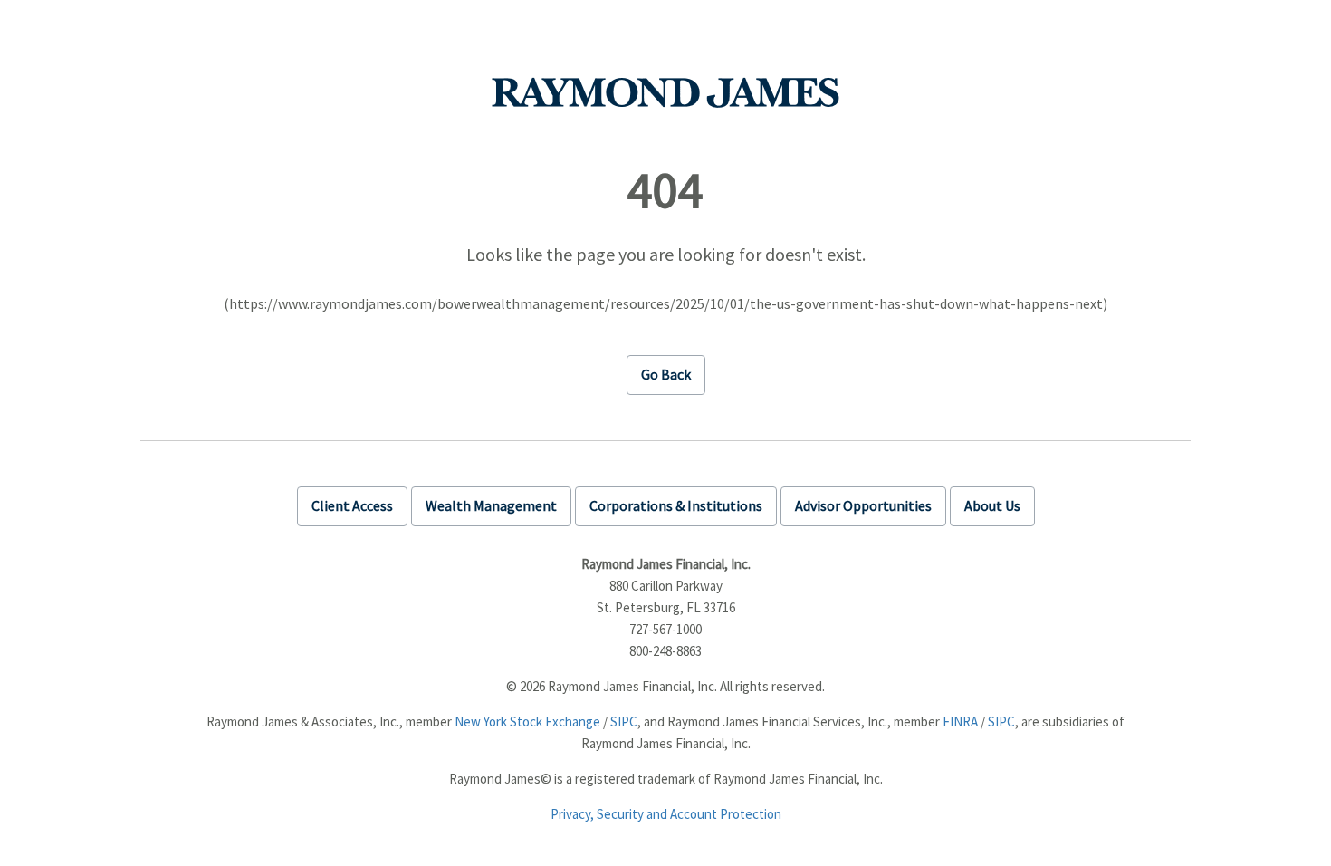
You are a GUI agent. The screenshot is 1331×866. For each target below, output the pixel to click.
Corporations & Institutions (675, 505)
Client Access (352, 505)
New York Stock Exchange (527, 721)
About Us (992, 505)
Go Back (666, 374)
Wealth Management (491, 505)
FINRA (960, 721)
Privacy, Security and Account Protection (666, 814)
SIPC (623, 721)
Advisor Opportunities (863, 505)
